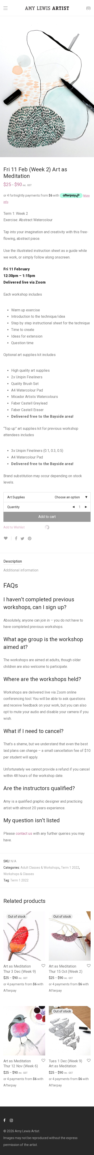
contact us (24, 833)
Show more (32, 996)
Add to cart (47, 517)
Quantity (13, 507)
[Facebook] (4, 1120)
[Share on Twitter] (22, 538)
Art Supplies (16, 497)
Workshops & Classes (18, 874)
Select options (11, 996)
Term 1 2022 (70, 867)
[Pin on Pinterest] (30, 538)
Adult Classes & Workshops (40, 867)
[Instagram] (11, 1120)
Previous (4, 86)
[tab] (47, 561)
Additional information (20, 570)
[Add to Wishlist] (7, 538)
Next (89, 86)
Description (12, 561)
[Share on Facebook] (16, 538)
